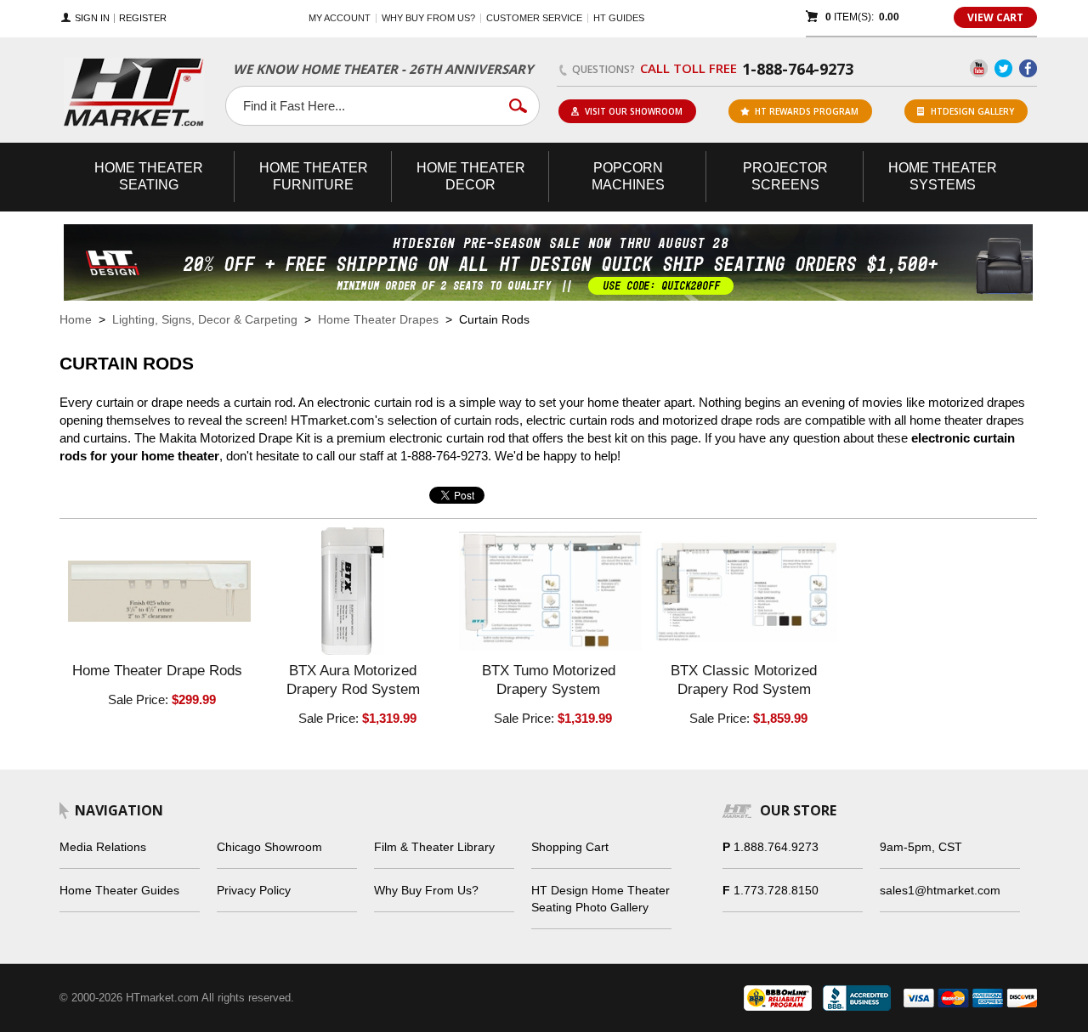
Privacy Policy (254, 890)
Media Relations (103, 847)
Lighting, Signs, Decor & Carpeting (205, 319)
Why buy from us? (428, 18)
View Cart (995, 17)
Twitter (1003, 68)
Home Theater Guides (119, 890)
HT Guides (618, 18)
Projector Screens (785, 176)
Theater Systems (942, 176)
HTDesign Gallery (972, 111)
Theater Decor (470, 176)
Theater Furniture (313, 176)
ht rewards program (806, 111)
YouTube (979, 68)
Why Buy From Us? (426, 890)
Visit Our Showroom (634, 111)
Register (143, 18)
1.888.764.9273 (776, 847)
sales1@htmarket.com (940, 890)
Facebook (1028, 68)
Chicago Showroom (269, 847)
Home (76, 319)
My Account (340, 18)
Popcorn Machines (628, 176)
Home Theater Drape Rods (157, 671)
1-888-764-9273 (797, 69)
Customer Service (534, 18)
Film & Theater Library (434, 847)
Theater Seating (148, 176)
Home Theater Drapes (378, 319)
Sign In (92, 18)
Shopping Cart (570, 847)
